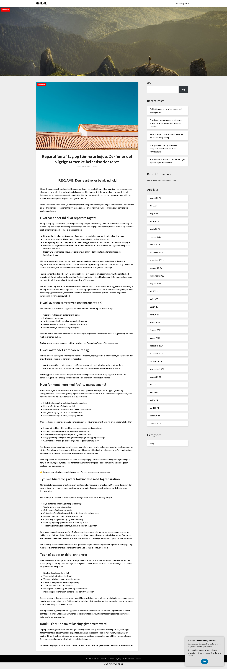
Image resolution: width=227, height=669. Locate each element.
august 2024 (155, 377)
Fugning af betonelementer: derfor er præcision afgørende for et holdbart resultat (166, 123)
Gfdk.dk (41, 3)
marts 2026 (155, 229)
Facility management (89, 472)
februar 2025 (155, 330)
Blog (152, 443)
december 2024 (156, 346)
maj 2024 (154, 400)
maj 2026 (154, 213)
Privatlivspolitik (182, 3)
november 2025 (157, 260)
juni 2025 (154, 299)
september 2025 (157, 276)
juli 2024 (154, 384)
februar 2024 (155, 423)
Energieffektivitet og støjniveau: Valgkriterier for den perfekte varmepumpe (164, 148)
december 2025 (156, 252)
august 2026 (155, 198)
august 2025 (155, 283)
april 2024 (154, 408)
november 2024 (157, 353)
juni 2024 (154, 392)
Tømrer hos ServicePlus (96, 343)
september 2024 (157, 369)
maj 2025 (154, 307)
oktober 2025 (156, 268)
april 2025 (154, 314)
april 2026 (154, 221)
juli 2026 (154, 205)
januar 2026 (155, 244)
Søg (149, 83)
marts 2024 (155, 415)
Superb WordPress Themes (129, 659)
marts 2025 (155, 322)
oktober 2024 (156, 361)
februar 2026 (155, 237)
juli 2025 (154, 291)
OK (204, 661)
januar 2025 (155, 338)
